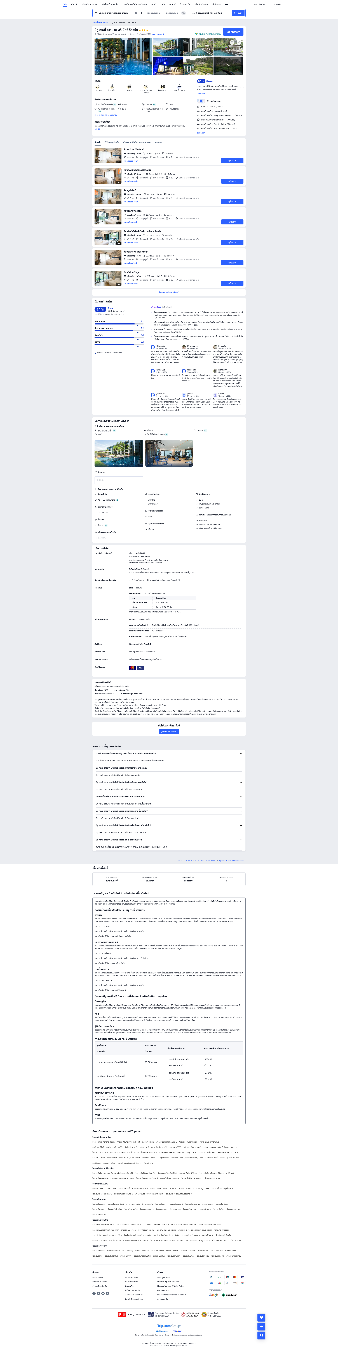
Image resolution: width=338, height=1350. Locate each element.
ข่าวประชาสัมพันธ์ (131, 1282)
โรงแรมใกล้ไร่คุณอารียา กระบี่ (192, 1178)
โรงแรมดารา (236, 1240)
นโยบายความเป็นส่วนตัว (134, 1295)
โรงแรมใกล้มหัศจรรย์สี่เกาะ (169, 1178)
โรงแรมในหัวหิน (219, 1209)
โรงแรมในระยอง (161, 1204)
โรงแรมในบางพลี (157, 1251)
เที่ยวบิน (74, 4)
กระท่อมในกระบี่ (98, 1188)
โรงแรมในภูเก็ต (147, 1204)
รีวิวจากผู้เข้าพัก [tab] (112, 142)
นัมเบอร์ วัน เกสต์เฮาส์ (192, 1147)
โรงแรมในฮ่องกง (98, 1251)
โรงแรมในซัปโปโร (159, 1256)
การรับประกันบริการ (99, 1282)
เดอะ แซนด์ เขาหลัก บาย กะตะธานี (135, 1240)
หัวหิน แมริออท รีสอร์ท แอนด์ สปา (156, 1225)
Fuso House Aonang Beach (103, 1142)
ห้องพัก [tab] (98, 142)
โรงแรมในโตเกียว (113, 1251)
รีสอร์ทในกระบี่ (124, 1188)
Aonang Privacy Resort (188, 1142)
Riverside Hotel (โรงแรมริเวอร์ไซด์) (184, 1158)
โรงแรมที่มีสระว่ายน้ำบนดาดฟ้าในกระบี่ (149, 1194)
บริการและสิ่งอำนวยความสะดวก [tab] (137, 142)
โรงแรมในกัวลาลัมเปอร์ (142, 1256)
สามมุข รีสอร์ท (204, 1240)
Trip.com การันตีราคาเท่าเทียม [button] (209, 34)
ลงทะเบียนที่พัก (162, 1290)
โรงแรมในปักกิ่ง (230, 1251)
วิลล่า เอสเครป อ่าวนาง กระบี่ (227, 1152)
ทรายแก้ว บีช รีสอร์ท (221, 1230)
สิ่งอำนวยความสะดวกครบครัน (106, 115)
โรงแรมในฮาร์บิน (217, 1256)
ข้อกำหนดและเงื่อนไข (132, 1290)
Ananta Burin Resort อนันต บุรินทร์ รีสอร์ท (123, 1158)
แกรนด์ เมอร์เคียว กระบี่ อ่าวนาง (129, 1163)
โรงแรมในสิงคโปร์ (111, 1256)
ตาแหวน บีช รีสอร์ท (128, 1230)
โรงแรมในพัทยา (205, 1209)
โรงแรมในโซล (97, 1256)
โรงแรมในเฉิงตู (127, 1251)
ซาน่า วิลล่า (211, 1152)
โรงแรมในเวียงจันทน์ (188, 1251)
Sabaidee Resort (148, 1158)
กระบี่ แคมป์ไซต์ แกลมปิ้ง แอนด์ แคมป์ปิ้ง (107, 1147)
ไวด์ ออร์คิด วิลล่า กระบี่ (208, 1158)
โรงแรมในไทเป (203, 1251)
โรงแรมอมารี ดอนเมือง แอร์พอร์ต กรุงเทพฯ (167, 1240)
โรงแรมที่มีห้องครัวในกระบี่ (102, 1194)
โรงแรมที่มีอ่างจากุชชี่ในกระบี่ (222, 1188)
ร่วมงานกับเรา (130, 1286)
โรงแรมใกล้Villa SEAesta (188, 1173)
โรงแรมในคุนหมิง (173, 1256)
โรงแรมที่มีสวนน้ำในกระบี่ (123, 1194)
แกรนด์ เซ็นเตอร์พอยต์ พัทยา (103, 1225)
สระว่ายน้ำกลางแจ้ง (105, 430)
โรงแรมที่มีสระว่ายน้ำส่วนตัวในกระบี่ (178, 1194)
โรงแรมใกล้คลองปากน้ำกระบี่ (147, 1178)
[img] (123, 56)
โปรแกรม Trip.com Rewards (168, 1282)
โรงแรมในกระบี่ (175, 1209)
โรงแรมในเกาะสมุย (234, 1209)
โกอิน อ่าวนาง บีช (131, 1147)
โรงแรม (189, 860)
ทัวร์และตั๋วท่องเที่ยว (110, 4)
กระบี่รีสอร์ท (96, 1163)
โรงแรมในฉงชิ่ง (126, 1256)
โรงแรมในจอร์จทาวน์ (233, 1256)
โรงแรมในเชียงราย (147, 1209)
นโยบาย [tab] (158, 142)
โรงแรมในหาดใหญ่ (99, 1209)
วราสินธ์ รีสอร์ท (207, 1235)
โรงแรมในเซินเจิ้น (202, 1256)
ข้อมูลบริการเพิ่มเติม (99, 1286)
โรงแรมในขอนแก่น (133, 1204)
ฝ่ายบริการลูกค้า (98, 1277)
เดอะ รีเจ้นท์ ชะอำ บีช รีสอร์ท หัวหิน (166, 1235)
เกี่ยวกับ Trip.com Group (134, 1299)
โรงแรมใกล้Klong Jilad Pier (145, 1173)
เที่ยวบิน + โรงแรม (90, 4)
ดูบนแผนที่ (201, 133)
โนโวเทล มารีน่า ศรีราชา (220, 1240)
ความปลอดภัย (162, 1299)
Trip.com (180, 860)
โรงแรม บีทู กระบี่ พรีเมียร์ (229, 1158)
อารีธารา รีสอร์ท (148, 1142)
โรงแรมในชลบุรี (207, 1204)
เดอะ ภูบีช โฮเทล (109, 1163)
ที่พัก (65, 4)
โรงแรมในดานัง (217, 1251)
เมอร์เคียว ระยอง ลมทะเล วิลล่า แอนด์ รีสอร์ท (195, 1230)
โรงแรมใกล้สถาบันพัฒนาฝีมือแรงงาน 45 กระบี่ (216, 1173)
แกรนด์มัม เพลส (98, 1158)
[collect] (261, 1318)
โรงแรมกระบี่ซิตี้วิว (175, 1147)
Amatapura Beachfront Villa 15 (171, 1152)
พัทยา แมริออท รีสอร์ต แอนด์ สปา (183, 1225)
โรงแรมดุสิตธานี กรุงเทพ (190, 1235)
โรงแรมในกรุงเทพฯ (192, 1204)
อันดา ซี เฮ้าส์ (148, 1163)
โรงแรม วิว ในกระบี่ (177, 1188)
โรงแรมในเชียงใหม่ (99, 1214)
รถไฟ (162, 4)
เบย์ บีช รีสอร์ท (191, 1240)
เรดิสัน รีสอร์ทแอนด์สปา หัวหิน (210, 1225)
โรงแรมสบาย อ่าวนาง (149, 1152)
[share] (261, 1326)
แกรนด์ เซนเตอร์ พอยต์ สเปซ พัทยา (105, 1230)
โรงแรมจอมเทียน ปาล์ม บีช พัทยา (128, 1225)
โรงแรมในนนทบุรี (98, 1204)
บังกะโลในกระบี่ (111, 1188)
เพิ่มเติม (97, 129)
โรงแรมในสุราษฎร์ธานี (115, 1204)
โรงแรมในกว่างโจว (142, 1251)
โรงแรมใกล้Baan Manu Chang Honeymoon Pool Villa (113, 1178)
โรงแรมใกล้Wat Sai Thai (167, 1173)
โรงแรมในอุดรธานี (176, 1204)
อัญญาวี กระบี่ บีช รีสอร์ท (195, 1152)
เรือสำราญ (216, 4)
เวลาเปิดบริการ (103, 513)
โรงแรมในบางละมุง (190, 1209)
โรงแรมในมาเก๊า (188, 1256)
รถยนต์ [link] (172, 4)
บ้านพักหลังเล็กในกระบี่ (140, 1188)
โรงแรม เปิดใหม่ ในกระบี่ (159, 1188)
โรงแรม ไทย (198, 860)
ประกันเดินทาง (201, 4)
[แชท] (261, 1335)
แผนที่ (153, 4)
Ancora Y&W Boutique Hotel (128, 1142)
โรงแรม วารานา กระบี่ (100, 1152)
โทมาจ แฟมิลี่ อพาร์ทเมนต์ (209, 1142)
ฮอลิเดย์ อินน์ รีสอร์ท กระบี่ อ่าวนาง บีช (124, 1152)
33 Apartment (163, 1158)
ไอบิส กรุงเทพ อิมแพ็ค (146, 1230)
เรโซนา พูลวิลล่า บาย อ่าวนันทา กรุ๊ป (153, 1147)
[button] (226, 4)
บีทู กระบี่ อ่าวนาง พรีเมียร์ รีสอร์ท (116, 30)
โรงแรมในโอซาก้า (172, 1251)
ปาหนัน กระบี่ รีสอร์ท (223, 1235)
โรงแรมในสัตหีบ (162, 1209)
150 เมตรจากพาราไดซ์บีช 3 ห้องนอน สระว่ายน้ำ (220, 1147)
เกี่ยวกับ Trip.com (131, 1277)
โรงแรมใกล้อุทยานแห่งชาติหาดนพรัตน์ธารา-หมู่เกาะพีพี (112, 1173)
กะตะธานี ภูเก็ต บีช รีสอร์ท (166, 1230)
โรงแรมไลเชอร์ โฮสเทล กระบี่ (166, 1142)
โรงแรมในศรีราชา (222, 1204)
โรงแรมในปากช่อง (115, 1209)
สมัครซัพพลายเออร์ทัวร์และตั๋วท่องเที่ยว (172, 1295)
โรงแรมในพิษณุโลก (131, 1209)
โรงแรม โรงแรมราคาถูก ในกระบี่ (198, 1188)
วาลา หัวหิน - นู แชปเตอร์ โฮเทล (104, 1235)
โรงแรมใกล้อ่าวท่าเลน (213, 1178)
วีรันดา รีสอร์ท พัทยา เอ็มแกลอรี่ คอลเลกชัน (134, 1235)
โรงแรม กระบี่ (211, 860)
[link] (259, 4)
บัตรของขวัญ (185, 4)
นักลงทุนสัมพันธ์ (163, 1277)
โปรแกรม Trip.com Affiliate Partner (170, 1286)
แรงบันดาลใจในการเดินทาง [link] (135, 4)
